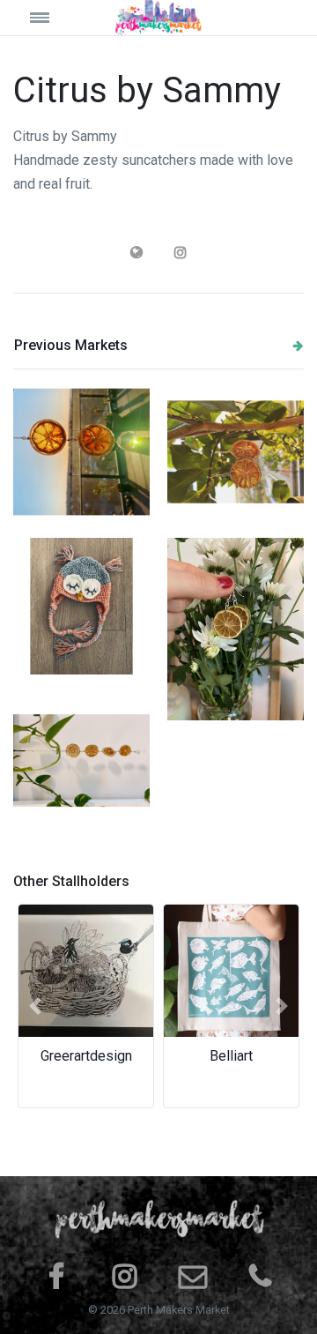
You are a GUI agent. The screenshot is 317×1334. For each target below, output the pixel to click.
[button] (35, 1006)
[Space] (158, 17)
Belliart (231, 1055)
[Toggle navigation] (49, 17)
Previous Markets (71, 345)
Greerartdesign (86, 1055)
